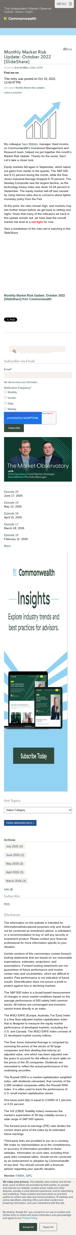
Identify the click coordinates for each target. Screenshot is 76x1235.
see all (8, 889)
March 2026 (16, 880)
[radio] (38, 392)
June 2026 (15, 854)
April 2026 (15, 872)
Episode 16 (11, 535)
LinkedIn (22, 72)
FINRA (20, 1175)
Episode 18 (11, 513)
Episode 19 (11, 502)
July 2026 (14, 846)
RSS (7, 904)
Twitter (28, 72)
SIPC (29, 1175)
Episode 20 (11, 491)
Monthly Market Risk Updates (30, 87)
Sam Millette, (30, 144)
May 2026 (14, 863)
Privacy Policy (29, 1218)
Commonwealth (40, 299)
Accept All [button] (28, 1227)
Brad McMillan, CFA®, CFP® (29, 67)
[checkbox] (38, 401)
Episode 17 (11, 524)
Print (69, 49)
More (7, 545)
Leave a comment (13, 92)
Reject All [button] (48, 1227)
